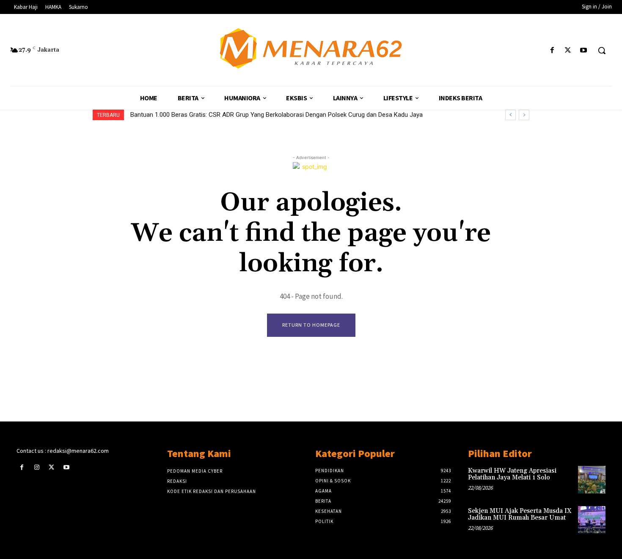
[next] (524, 115)
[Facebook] (552, 50)
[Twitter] (568, 50)
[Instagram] (36, 467)
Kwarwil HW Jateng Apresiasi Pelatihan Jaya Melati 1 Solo (512, 474)
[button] (602, 50)
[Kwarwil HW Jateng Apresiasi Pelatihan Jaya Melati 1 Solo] (591, 479)
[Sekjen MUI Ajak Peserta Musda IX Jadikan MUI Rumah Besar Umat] (591, 520)
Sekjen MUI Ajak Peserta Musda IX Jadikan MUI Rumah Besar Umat (520, 514)
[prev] (510, 115)
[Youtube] (583, 50)
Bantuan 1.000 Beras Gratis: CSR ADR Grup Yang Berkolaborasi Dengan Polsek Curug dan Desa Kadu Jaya (276, 114)
